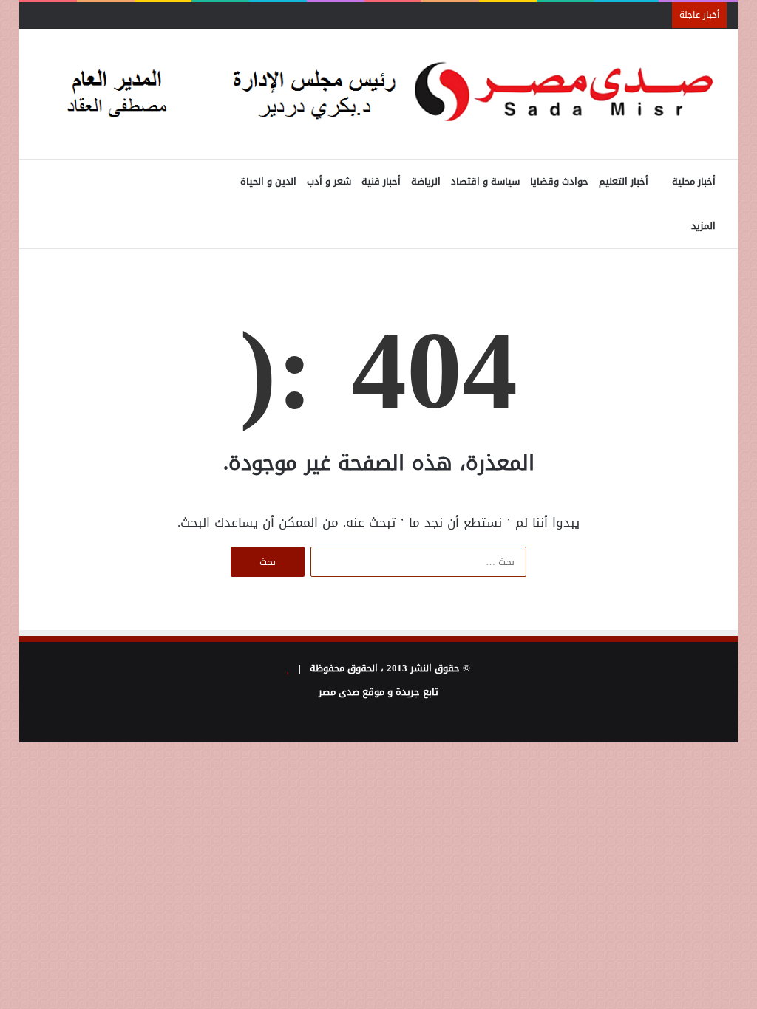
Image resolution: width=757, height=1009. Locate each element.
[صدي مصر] (378, 93)
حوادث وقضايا (559, 181)
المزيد (703, 225)
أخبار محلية (694, 181)
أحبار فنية (381, 181)
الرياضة (426, 181)
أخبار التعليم (623, 181)
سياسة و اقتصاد (485, 181)
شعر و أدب (329, 181)
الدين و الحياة (268, 181)
